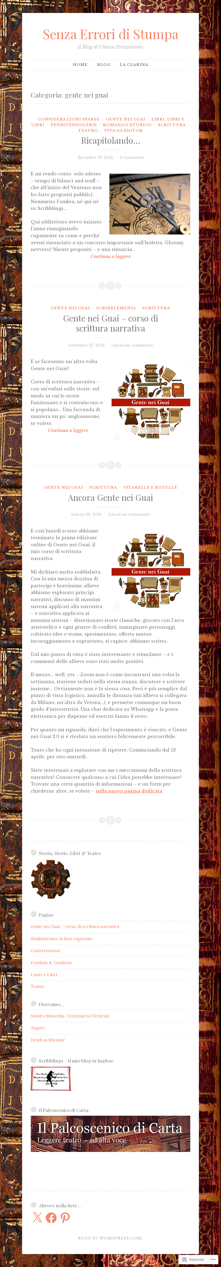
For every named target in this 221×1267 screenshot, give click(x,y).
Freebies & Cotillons (51, 962)
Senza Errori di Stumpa (110, 33)
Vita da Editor (123, 130)
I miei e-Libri (44, 974)
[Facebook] (51, 1217)
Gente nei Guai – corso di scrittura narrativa (110, 323)
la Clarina (134, 64)
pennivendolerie (74, 125)
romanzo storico (127, 125)
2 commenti (132, 157)
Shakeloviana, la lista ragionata (61, 938)
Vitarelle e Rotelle (150, 487)
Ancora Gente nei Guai (110, 497)
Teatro (37, 986)
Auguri (37, 1027)
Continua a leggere (81, 256)
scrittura (172, 125)
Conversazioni (45, 950)
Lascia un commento (132, 345)
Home (80, 64)
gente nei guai (125, 119)
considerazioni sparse (69, 119)
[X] (37, 1217)
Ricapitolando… (110, 140)
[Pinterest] (65, 1217)
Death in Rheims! (48, 1040)
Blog (103, 64)
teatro (88, 130)
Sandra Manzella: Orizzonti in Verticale (70, 1016)
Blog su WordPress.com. (110, 1238)
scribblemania (116, 308)
